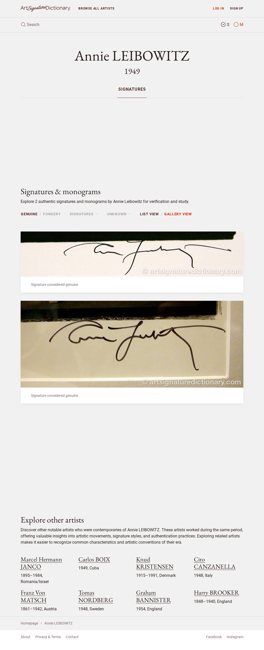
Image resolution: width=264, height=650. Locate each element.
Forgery (52, 214)
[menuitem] (131, 89)
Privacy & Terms (48, 637)
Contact (72, 637)
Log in (218, 8)
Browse (96, 8)
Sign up (236, 8)
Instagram (235, 637)
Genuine (29, 214)
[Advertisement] (132, 138)
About (25, 637)
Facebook (214, 637)
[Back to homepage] (45, 8)
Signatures (132, 89)
